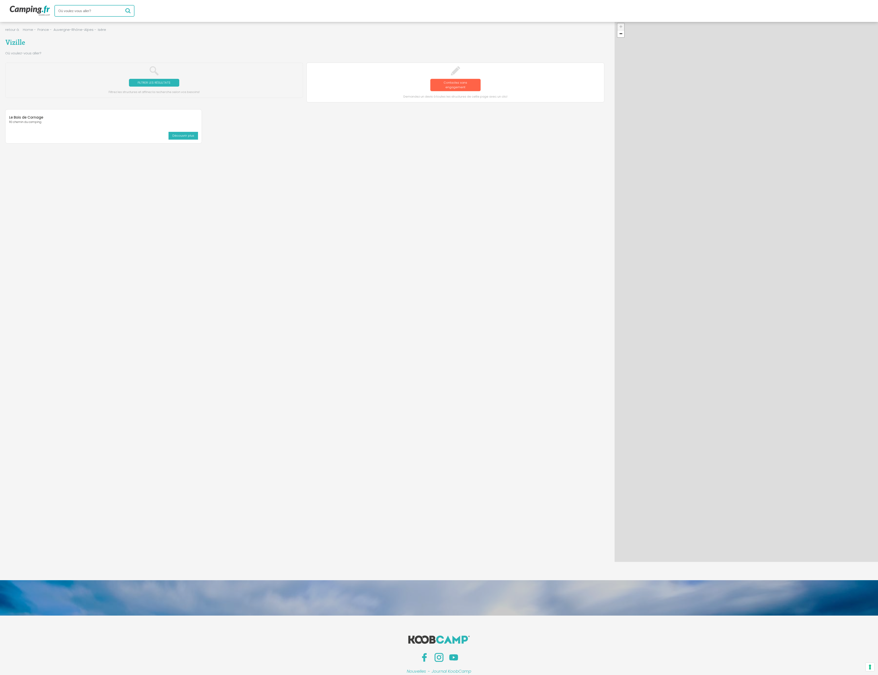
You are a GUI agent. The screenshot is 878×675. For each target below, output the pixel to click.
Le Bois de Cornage (26, 117)
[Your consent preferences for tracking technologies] (870, 667)
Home (28, 29)
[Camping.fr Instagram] (439, 657)
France (43, 29)
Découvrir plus (183, 135)
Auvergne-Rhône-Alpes (74, 29)
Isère (102, 29)
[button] (620, 26)
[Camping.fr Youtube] (453, 657)
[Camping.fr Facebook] (424, 657)
